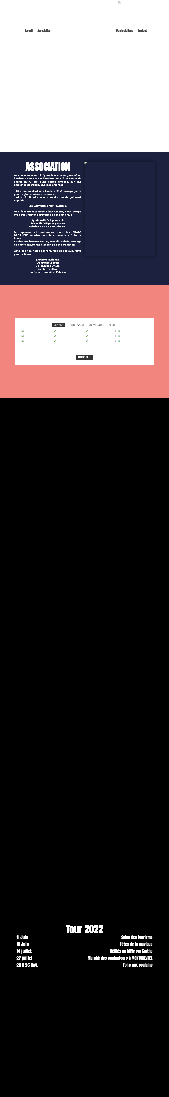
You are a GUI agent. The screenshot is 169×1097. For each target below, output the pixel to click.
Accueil (29, 31)
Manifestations (124, 31)
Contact (142, 31)
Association (43, 31)
